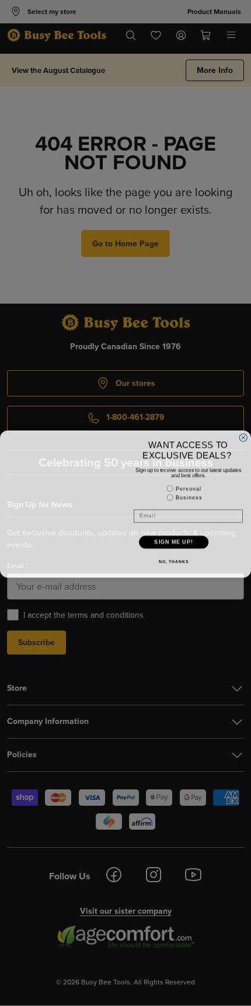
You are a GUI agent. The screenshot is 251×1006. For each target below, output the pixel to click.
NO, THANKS (174, 560)
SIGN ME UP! (173, 541)
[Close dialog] (243, 436)
